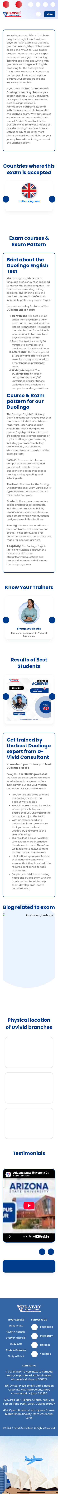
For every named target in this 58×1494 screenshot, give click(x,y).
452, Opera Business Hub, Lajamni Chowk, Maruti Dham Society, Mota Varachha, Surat (29, 1414)
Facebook (46, 1327)
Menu (50, 14)
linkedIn (45, 1345)
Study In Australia (15, 1337)
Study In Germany (16, 1350)
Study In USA (16, 1325)
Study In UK (16, 1344)
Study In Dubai (16, 1356)
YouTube (45, 1354)
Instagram (46, 1336)
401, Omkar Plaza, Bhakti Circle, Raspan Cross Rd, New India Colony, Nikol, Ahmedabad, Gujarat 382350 (29, 1389)
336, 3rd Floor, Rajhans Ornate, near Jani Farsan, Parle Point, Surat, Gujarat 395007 (29, 1402)
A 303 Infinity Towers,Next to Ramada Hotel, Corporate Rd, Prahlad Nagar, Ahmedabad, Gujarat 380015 (29, 1375)
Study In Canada (15, 1331)
